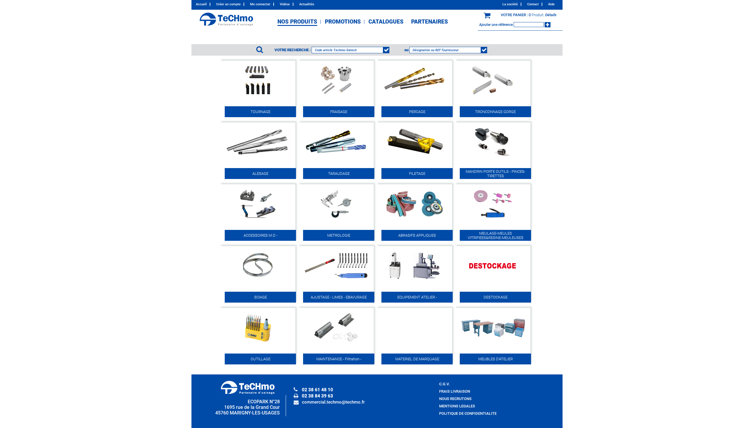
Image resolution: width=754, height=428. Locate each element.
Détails (551, 15)
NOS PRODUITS (297, 22)
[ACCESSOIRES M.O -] (258, 217)
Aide (551, 4)
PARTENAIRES (429, 22)
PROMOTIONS (343, 22)
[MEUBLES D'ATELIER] (493, 341)
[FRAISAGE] (336, 94)
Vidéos (285, 4)
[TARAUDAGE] (336, 155)
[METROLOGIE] (336, 217)
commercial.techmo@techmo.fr (333, 402)
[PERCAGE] (414, 94)
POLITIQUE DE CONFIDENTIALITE (468, 413)
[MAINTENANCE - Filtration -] (336, 341)
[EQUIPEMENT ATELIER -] (414, 279)
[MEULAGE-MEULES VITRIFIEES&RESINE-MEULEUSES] (493, 217)
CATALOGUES (386, 22)
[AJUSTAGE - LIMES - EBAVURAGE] (336, 279)
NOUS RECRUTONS (455, 399)
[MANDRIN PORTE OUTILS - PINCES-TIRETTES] (493, 155)
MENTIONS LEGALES (457, 406)
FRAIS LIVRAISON (454, 391)
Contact (533, 4)
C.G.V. (444, 384)
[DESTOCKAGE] (493, 279)
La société (510, 4)
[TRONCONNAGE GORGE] (493, 94)
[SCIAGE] (258, 279)
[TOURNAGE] (258, 94)
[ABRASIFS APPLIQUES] (414, 217)
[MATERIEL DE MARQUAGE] (414, 377)
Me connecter (260, 4)
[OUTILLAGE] (258, 341)
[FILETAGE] (414, 155)
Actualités (306, 4)
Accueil (201, 4)
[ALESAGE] (258, 155)
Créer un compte (228, 4)
